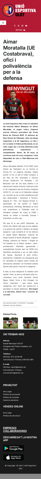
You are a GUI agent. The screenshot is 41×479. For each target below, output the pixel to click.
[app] (13, 455)
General (12, 305)
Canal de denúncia (10, 400)
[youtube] (26, 26)
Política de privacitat (11, 394)
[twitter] (18, 26)
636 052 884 (27, 360)
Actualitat (30, 303)
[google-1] (13, 446)
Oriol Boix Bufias (11, 303)
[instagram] (22, 26)
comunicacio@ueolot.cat (13, 373)
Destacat (6, 305)
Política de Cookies (11, 397)
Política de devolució (11, 416)
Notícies (19, 305)
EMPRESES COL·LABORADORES (15, 429)
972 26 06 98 (16, 357)
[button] (4, 323)
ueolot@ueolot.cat (18, 367)
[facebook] (15, 26)
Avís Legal (7, 391)
